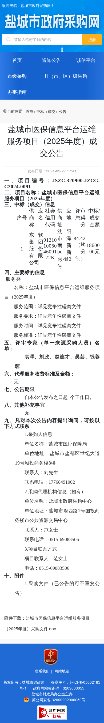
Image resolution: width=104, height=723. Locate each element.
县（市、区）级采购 (65, 75)
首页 (17, 59)
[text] (42, 39)
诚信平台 (85, 59)
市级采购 (17, 75)
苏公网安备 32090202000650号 (58, 699)
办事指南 (17, 91)
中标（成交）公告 (51, 111)
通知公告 (51, 59)
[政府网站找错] (52, 712)
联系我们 (42, 671)
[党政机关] (51, 656)
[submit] (92, 39)
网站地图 (61, 671)
